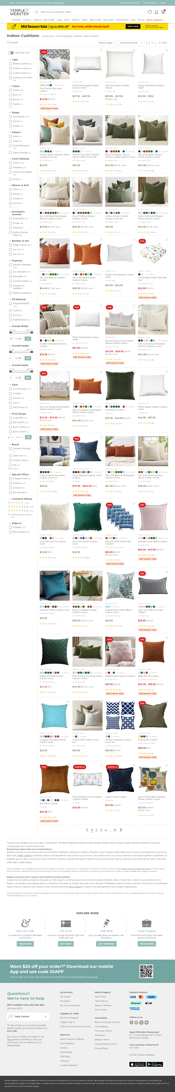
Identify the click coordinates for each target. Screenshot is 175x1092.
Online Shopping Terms (106, 1044)
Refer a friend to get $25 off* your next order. (37, 3)
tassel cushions (25, 855)
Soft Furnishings (64, 36)
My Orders (65, 1001)
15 (160, 43)
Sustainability (66, 1052)
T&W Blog (65, 1056)
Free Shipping (101, 1026)
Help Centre (100, 996)
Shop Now (25, 944)
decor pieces (75, 887)
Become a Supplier (69, 1018)
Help (163, 3)
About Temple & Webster (72, 1039)
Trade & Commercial (129, 3)
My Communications (70, 1005)
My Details (65, 996)
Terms (10, 1039)
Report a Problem (103, 1005)
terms (94, 977)
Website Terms (102, 1039)
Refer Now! (58, 3)
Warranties (100, 1035)
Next (165, 43)
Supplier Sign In (67, 1022)
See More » (13, 468)
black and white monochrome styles (136, 869)
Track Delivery (150, 3)
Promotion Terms (103, 1031)
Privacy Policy (13, 1045)
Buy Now (65, 944)
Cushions (77, 36)
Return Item (101, 1010)
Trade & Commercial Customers (75, 1026)
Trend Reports (67, 1043)
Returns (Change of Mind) (107, 1022)
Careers (63, 1048)
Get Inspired (106, 944)
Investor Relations (69, 1065)
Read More (147, 944)
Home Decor (48, 36)
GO (27, 339)
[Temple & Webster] (20, 12)
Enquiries (64, 1061)
